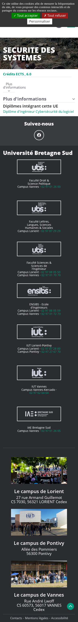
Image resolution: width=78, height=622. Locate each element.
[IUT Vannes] (39, 373)
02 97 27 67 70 (51, 351)
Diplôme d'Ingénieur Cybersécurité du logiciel (38, 111)
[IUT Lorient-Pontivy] (39, 331)
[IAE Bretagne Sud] (39, 414)
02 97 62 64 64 (39, 392)
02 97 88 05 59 (50, 310)
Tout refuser (56, 15)
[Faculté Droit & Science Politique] (39, 167)
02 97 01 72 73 (51, 313)
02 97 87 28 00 (50, 348)
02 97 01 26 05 (51, 430)
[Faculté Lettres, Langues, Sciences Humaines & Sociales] (39, 208)
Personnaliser (39, 21)
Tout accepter (27, 15)
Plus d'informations (9, 86)
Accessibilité (59, 618)
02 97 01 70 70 (51, 275)
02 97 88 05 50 (50, 272)
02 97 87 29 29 (50, 230)
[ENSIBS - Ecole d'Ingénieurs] (39, 290)
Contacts (16, 618)
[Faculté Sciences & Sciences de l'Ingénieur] (39, 249)
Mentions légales (36, 618)
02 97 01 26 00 (51, 186)
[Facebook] (39, 135)
